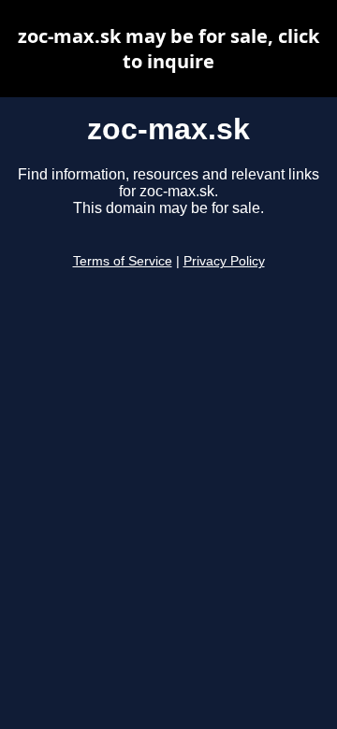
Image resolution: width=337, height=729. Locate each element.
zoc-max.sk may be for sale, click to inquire (168, 48)
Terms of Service (122, 261)
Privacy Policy (224, 261)
